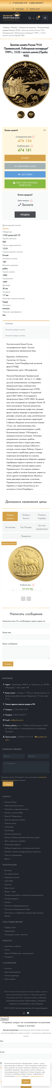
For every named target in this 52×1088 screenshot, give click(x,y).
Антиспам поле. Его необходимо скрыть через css (24, 621)
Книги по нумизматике (13, 855)
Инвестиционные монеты (14, 805)
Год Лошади (9, 830)
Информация (10, 864)
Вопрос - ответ (10, 891)
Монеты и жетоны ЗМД (14, 812)
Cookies (18, 1076)
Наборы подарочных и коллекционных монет (22, 848)
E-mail (2, 1052)
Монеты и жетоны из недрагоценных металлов (23, 851)
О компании (9, 963)
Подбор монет (10, 927)
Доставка (26, 174)
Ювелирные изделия (12, 844)
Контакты (8, 968)
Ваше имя (7, 632)
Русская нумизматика (13, 834)
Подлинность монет (12, 877)
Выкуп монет (9, 888)
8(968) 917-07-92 (26, 737)
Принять (26, 1081)
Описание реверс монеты (15, 329)
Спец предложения (12, 922)
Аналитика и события (13, 946)
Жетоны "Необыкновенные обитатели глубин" (22, 837)
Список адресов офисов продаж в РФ (20, 704)
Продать (25, 214)
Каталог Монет (10, 802)
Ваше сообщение (10, 643)
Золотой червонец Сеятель (15, 819)
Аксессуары (9, 827)
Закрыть (4, 1018)
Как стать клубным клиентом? (26, 183)
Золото (6, 228)
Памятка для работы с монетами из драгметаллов (24, 895)
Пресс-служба (10, 979)
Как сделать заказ (12, 874)
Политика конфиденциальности (17, 905)
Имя (1, 1041)
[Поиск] (29, 18)
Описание (9, 323)
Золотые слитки (10, 823)
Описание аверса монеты (15, 335)
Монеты (8, 902)
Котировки (9, 957)
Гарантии (8, 884)
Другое (7, 858)
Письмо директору (12, 975)
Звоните (27, 204)
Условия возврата (11, 898)
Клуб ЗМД (9, 881)
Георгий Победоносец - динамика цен (19, 953)
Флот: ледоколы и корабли (15, 841)
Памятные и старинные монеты (16, 809)
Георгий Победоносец (13, 816)
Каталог (7, 796)
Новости (7, 940)
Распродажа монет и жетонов (16, 934)
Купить (25, 158)
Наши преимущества (13, 972)
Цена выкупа (23, 200)
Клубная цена (25, 585)
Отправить (8, 784)
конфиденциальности (36, 1076)
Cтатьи (7, 949)
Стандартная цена (24, 136)
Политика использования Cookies (17, 909)
